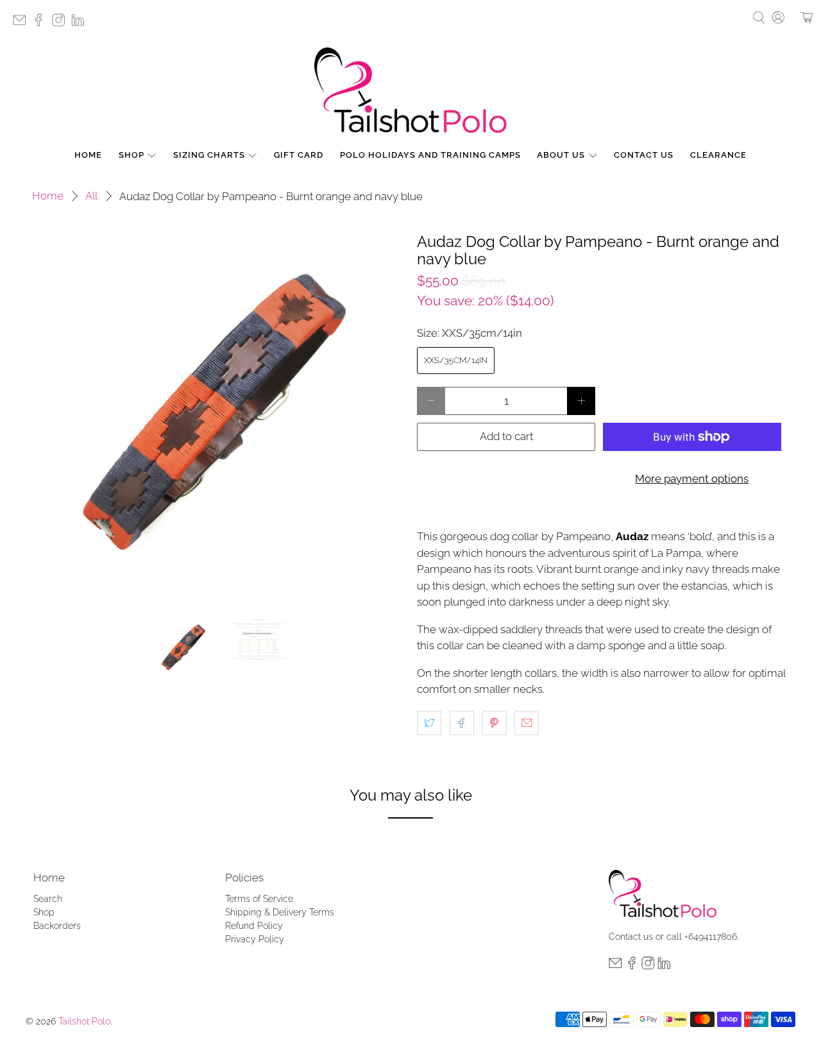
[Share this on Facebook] (462, 723)
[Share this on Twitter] (429, 723)
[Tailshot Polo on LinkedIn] (80, 24)
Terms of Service (259, 899)
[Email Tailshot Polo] (22, 24)
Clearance (718, 155)
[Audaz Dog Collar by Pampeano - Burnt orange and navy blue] (218, 419)
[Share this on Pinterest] (494, 723)
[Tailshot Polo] (410, 90)
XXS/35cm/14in (455, 360)
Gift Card (298, 155)
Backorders (57, 926)
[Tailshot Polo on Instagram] (61, 24)
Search (47, 899)
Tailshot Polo (84, 1021)
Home (88, 155)
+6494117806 (710, 936)
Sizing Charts (209, 155)
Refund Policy (254, 926)
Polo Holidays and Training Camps (430, 155)
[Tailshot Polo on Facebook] (41, 24)
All (91, 196)
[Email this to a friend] (526, 723)
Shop (131, 155)
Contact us (631, 936)
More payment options (692, 478)
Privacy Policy (254, 939)
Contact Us (643, 155)
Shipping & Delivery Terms (279, 912)
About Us (561, 155)
